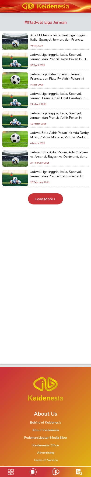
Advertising (45, 452)
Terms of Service (45, 460)
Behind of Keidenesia (45, 422)
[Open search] (79, 472)
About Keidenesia (45, 430)
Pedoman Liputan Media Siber (45, 437)
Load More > (45, 199)
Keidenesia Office (45, 445)
